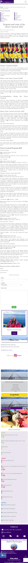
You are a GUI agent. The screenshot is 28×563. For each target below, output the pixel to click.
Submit (14, 307)
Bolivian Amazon (18, 19)
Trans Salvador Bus (6, 452)
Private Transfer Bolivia (21, 405)
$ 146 (3, 475)
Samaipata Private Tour (7, 496)
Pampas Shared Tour (6, 485)
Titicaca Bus (5, 446)
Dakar (16, 18)
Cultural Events (4, 19)
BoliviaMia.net (12, 562)
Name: (2, 278)
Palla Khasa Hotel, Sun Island (8, 504)
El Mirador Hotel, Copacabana (9, 516)
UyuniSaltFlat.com (19, 562)
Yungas (2, 13)
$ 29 (2, 437)
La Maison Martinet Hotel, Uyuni (9, 512)
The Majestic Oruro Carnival (6, 350)
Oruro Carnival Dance (5, 15)
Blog (16, 391)
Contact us (14, 527)
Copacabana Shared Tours (8, 460)
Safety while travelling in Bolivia (9, 553)
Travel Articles (6, 7)
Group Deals (14, 395)
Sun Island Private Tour (7, 491)
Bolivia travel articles (15, 390)
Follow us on (10, 355)
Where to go (15, 384)
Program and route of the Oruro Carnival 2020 (10, 346)
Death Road (3, 18)
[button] (2, 52)
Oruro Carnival (13, 7)
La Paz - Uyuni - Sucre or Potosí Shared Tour (12, 473)
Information (17, 17)
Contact (14, 333)
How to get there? (16, 388)
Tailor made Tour (6, 408)
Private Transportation (21, 378)
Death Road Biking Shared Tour (9, 479)
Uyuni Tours (14, 340)
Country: (2, 283)
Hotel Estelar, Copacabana (8, 520)
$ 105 (3, 469)
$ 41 (2, 443)
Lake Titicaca (16, 386)
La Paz (2, 17)
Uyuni (16, 13)
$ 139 (3, 487)
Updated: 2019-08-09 (4, 31)
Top (2, 14)
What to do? (15, 387)
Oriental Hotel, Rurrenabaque (8, 508)
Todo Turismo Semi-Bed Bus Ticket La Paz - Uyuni (13, 440)
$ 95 (2, 481)
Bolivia (2, 21)
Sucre (16, 14)
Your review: (3, 288)
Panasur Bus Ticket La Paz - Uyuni (10, 435)
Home (1, 7)
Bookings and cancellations (8, 551)
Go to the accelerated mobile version (7, 29)
